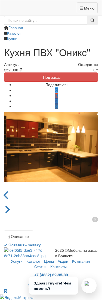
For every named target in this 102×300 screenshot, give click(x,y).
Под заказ (51, 77)
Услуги (17, 261)
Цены (49, 261)
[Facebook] (56, 101)
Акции (63, 261)
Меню (89, 8)
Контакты (58, 266)
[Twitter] (56, 90)
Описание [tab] (19, 236)
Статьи (40, 266)
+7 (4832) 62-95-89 (51, 274)
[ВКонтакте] (56, 106)
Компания (81, 261)
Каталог (33, 261)
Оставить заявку (24, 244)
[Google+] (56, 95)
